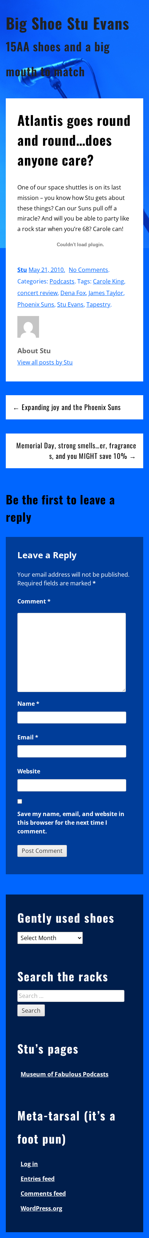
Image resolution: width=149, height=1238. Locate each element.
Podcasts (62, 281)
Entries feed (38, 1179)
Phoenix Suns (35, 304)
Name (28, 704)
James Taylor (106, 293)
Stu (22, 270)
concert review (37, 293)
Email (27, 737)
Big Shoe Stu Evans (67, 23)
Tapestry (98, 304)
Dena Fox (73, 293)
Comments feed (43, 1194)
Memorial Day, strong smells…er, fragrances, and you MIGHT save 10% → (76, 450)
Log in (29, 1164)
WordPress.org (41, 1208)
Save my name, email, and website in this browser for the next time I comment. (70, 822)
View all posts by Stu (45, 362)
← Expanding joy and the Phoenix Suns (67, 407)
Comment (34, 601)
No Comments (88, 270)
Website (28, 771)
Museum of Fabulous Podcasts (64, 1074)
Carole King (108, 281)
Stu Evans (70, 304)
